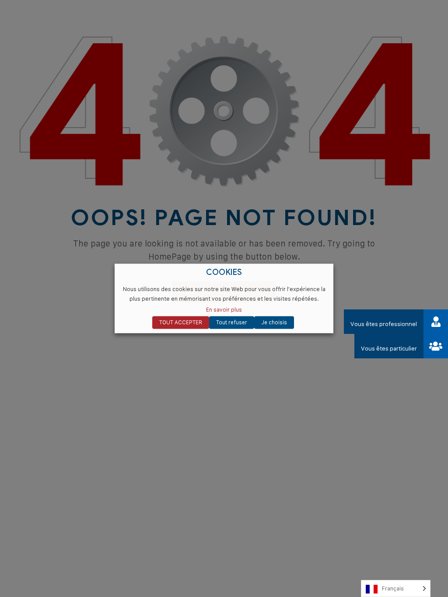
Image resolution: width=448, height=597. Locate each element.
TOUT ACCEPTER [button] (180, 322)
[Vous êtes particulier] (436, 346)
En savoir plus (224, 309)
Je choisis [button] (274, 322)
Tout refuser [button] (231, 322)
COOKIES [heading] (224, 272)
